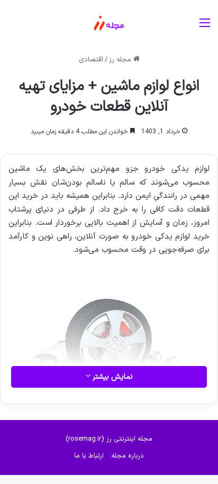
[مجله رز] (109, 23)
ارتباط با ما (89, 456)
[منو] (204, 27)
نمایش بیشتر (111, 376)
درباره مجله (127, 456)
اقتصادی (91, 59)
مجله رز (121, 59)
